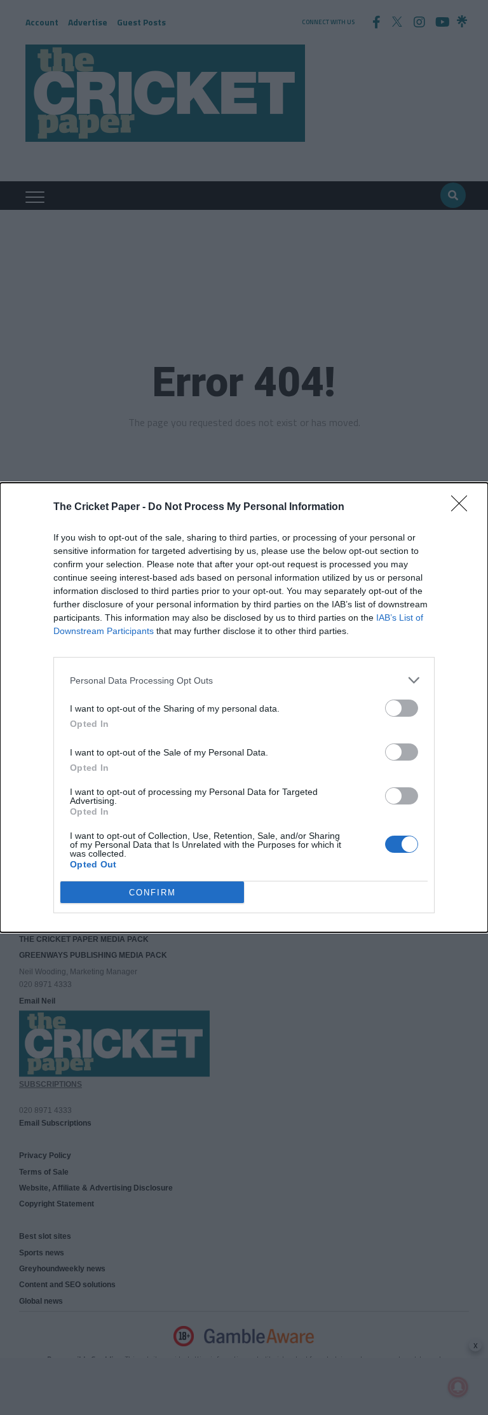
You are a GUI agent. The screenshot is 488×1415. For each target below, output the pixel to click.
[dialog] (244, 707)
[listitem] (244, 680)
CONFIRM (152, 892)
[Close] (463, 507)
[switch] (401, 708)
